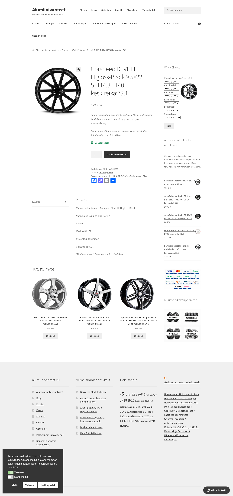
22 (119, 176)
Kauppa (50, 23)
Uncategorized (52, 50)
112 (149, 406)
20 (132, 400)
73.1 (125, 176)
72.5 (126, 407)
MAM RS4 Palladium (90, 433)
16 (155, 394)
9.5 (129, 176)
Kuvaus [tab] (36, 201)
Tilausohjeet (132, 10)
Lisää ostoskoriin (116, 154)
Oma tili (118, 10)
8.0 (139, 394)
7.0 (130, 395)
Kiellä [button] (15, 485)
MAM (152, 421)
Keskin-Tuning (144, 421)
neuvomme (182, 166)
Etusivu (83, 10)
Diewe (135, 416)
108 (144, 406)
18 (125, 400)
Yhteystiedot (148, 10)
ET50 (135, 421)
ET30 (141, 416)
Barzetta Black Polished (93, 391)
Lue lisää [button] (13, 467)
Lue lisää (50, 335)
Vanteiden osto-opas (104, 23)
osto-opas (185, 163)
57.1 (138, 401)
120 (129, 411)
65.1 (142, 401)
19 (129, 400)
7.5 (133, 394)
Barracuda (136, 411)
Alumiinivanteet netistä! (49, 391)
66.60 (122, 407)
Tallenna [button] (29, 485)
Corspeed (137, 176)
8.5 (143, 394)
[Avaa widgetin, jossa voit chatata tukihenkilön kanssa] (216, 490)
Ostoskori (106, 10)
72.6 (130, 406)
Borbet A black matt (91, 427)
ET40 (145, 176)
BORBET (148, 411)
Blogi (39, 398)
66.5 (147, 400)
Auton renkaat (129, 23)
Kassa (94, 10)
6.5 (125, 394)
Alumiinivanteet (48, 9)
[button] (78, 69)
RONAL (124, 426)
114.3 (114, 176)
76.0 (140, 407)
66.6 (151, 400)
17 (121, 400)
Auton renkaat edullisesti (182, 382)
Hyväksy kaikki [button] (48, 485)
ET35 (146, 416)
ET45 (130, 421)
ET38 (151, 416)
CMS (122, 416)
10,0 (152, 394)
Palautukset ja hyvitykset (50, 434)
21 (136, 401)
